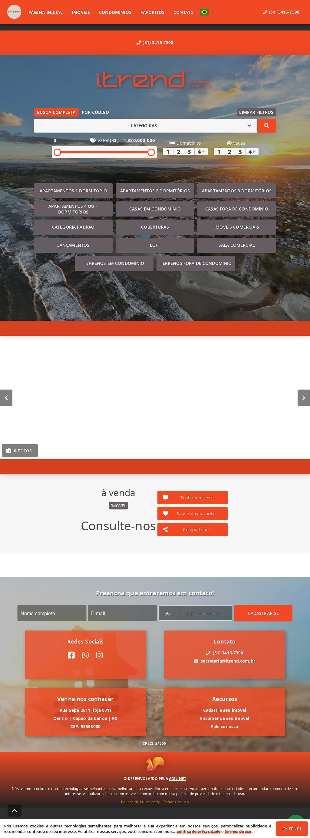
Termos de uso (176, 801)
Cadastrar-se (263, 613)
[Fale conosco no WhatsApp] (85, 655)
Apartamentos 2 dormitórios (155, 191)
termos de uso (238, 831)
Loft (155, 245)
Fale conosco (225, 726)
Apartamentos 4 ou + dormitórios (73, 209)
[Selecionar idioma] (207, 12)
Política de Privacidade (140, 801)
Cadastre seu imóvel (224, 710)
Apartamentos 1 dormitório (73, 191)
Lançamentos (73, 245)
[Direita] (304, 397)
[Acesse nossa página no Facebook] (71, 655)
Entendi (291, 829)
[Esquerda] (6, 397)
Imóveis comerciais (236, 227)
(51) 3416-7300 (158, 42)
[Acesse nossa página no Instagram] (99, 655)
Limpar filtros (256, 112)
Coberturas (155, 227)
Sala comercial (237, 245)
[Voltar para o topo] (14, 810)
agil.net (177, 778)
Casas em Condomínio (155, 209)
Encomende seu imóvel (224, 718)
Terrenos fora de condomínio (196, 263)
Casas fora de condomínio (236, 209)
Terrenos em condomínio (114, 263)
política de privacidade (198, 831)
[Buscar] (266, 126)
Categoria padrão (73, 227)
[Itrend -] (155, 80)
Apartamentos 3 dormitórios (237, 191)
